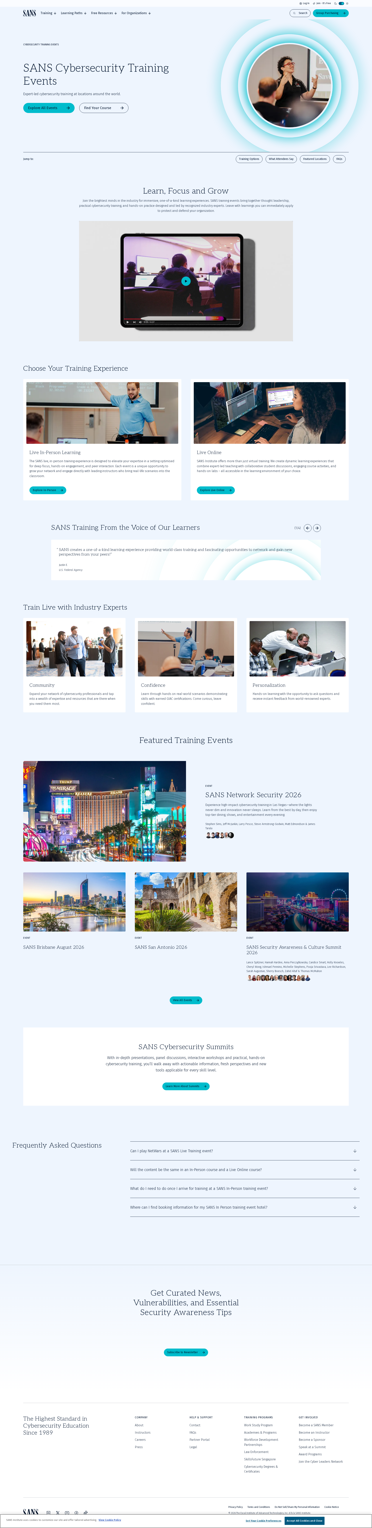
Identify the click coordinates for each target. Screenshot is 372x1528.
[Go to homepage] (29, 13)
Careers (140, 1440)
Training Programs (258, 1417)
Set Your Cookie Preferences (263, 1520)
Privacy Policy (235, 1507)
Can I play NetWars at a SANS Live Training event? (171, 1151)
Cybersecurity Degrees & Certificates (261, 1469)
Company (141, 1417)
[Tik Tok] (85, 1513)
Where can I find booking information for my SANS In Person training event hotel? (198, 1207)
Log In (306, 3)
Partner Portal (199, 1440)
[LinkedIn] (48, 1513)
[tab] (48, 13)
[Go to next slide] (317, 528)
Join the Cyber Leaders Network (321, 1461)
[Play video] (186, 281)
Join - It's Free (323, 3)
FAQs (192, 1432)
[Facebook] (76, 1513)
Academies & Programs (260, 1432)
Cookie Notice (331, 1507)
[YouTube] (67, 1513)
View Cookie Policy (110, 1520)
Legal (193, 1447)
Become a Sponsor (312, 1440)
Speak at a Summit (312, 1447)
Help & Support (201, 1417)
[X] (57, 1513)
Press (139, 1447)
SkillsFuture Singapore (260, 1459)
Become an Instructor (314, 1432)
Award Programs (310, 1454)
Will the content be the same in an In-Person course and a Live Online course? (196, 1169)
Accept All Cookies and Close (305, 1520)
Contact (194, 1425)
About (139, 1425)
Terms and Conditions (258, 1507)
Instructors (143, 1432)
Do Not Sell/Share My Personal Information (297, 1507)
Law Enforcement (256, 1452)
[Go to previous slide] (308, 528)
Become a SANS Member (316, 1425)
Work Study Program (258, 1425)
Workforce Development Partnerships (261, 1442)
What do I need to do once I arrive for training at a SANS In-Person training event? (199, 1188)
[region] (186, 1521)
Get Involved (308, 1417)
